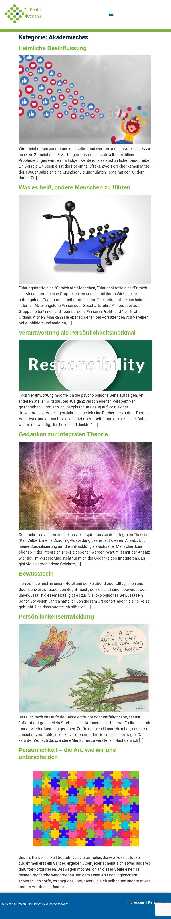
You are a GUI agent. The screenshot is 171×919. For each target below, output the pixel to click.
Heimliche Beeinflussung (53, 48)
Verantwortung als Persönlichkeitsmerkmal (77, 332)
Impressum (136, 902)
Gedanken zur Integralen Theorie (63, 434)
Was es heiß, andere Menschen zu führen (74, 187)
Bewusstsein (36, 573)
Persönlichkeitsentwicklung (56, 616)
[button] (111, 14)
